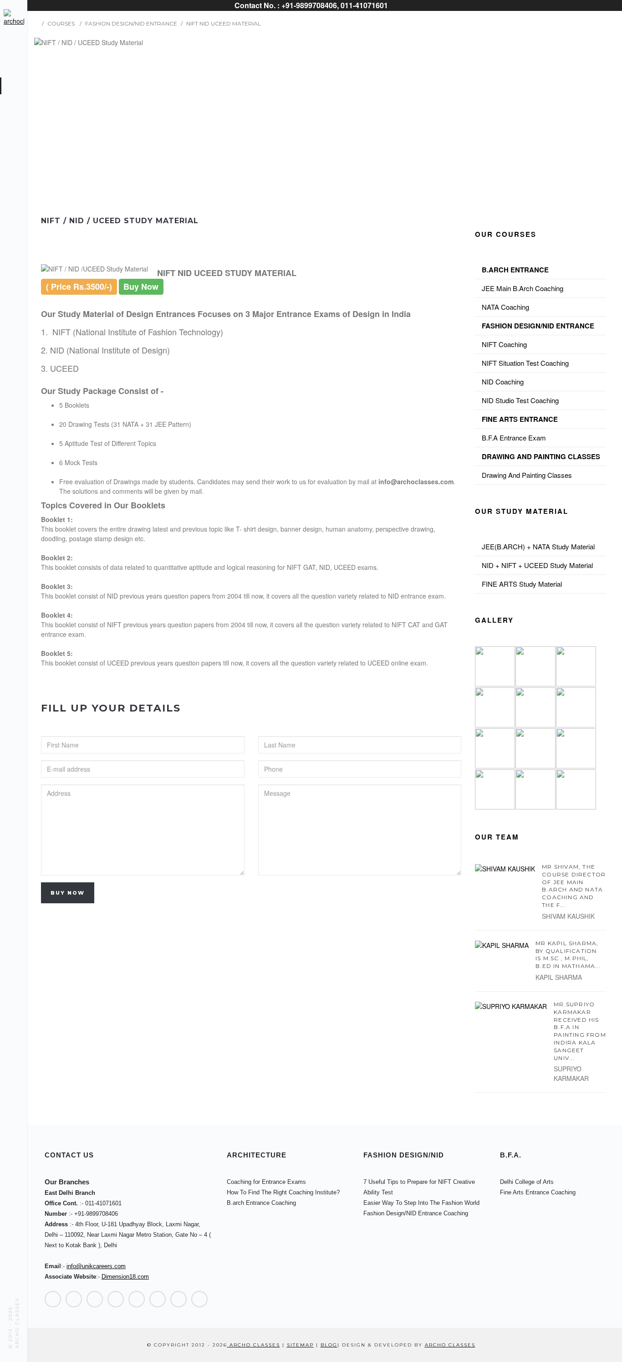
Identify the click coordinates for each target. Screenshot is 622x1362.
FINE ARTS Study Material (522, 584)
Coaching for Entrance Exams (266, 1181)
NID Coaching (503, 381)
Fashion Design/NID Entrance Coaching (415, 1213)
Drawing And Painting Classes (527, 475)
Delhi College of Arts (527, 1181)
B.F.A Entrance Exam (514, 437)
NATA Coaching (505, 307)
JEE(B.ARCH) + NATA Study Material (538, 546)
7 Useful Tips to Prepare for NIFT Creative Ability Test (419, 1187)
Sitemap (300, 1345)
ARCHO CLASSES (450, 1345)
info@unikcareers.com (96, 1266)
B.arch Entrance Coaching (261, 1202)
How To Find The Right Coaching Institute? (283, 1192)
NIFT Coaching (504, 344)
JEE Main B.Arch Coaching (522, 288)
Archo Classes (253, 1345)
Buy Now (68, 893)
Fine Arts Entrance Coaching (538, 1192)
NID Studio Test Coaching (520, 400)
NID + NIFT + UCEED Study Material (537, 565)
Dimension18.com (125, 1276)
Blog (329, 1345)
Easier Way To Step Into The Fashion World (421, 1202)
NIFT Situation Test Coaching (525, 363)
